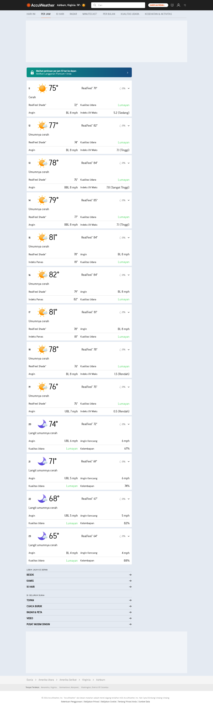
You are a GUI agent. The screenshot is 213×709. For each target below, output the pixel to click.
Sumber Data (144, 701)
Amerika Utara (46, 679)
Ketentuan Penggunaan (72, 701)
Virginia (86, 679)
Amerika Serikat (68, 679)
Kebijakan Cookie (109, 701)
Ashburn (100, 679)
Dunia (30, 679)
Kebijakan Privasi (92, 701)
